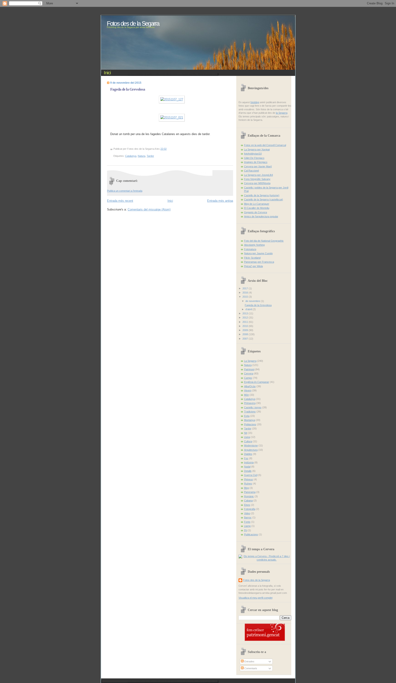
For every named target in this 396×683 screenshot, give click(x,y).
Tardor (150, 156)
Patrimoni (249, 369)
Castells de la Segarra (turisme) (261, 195)
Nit (245, 432)
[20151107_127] (172, 99)
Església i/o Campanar (256, 382)
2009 (245, 330)
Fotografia (249, 509)
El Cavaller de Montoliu (256, 208)
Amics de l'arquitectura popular (261, 216)
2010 (245, 326)
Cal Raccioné (251, 170)
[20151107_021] (172, 117)
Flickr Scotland (252, 257)
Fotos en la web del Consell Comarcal (265, 145)
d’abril (249, 309)
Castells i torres (252, 407)
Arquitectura (251, 449)
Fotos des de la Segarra (256, 580)
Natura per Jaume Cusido (258, 253)
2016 (245, 292)
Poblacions (250, 424)
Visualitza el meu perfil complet (255, 597)
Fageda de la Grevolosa (127, 89)
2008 (245, 334)
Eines (247, 504)
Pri (245, 530)
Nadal (247, 466)
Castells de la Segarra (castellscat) (263, 199)
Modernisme (251, 445)
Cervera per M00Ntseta (257, 183)
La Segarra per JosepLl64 (258, 175)
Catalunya (130, 156)
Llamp (247, 526)
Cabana (248, 500)
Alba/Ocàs (250, 386)
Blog (246, 488)
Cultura (248, 441)
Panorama (250, 492)
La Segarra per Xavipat (257, 149)
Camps (248, 377)
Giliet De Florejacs (254, 158)
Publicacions (251, 534)
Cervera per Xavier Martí (258, 166)
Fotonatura (250, 249)
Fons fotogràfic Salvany (257, 179)
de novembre (253, 301)
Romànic (249, 496)
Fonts (247, 521)
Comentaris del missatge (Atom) (149, 209)
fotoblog (254, 102)
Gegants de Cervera (255, 212)
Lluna (247, 437)
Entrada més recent (120, 200)
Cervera (248, 373)
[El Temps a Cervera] (265, 559)
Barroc (248, 517)
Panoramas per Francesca (259, 261)
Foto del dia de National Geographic (264, 240)
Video (247, 513)
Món (246, 394)
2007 (245, 338)
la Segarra (281, 112)
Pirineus (248, 479)
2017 (245, 288)
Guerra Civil (250, 475)
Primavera (250, 403)
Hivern (247, 390)
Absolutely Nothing (254, 244)
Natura (141, 156)
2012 (245, 317)
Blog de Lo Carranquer (256, 203)
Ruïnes (248, 483)
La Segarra (250, 360)
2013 (245, 313)
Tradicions (250, 411)
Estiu (247, 416)
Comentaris (250, 668)
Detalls (248, 471)
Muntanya (249, 420)
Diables (248, 454)
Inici (107, 72)
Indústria (249, 462)
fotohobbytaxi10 (253, 153)
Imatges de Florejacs (255, 162)
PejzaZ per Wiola (253, 266)
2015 (245, 296)
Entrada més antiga (220, 200)
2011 (245, 322)
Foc (246, 458)
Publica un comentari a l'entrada (124, 190)
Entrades (249, 661)
